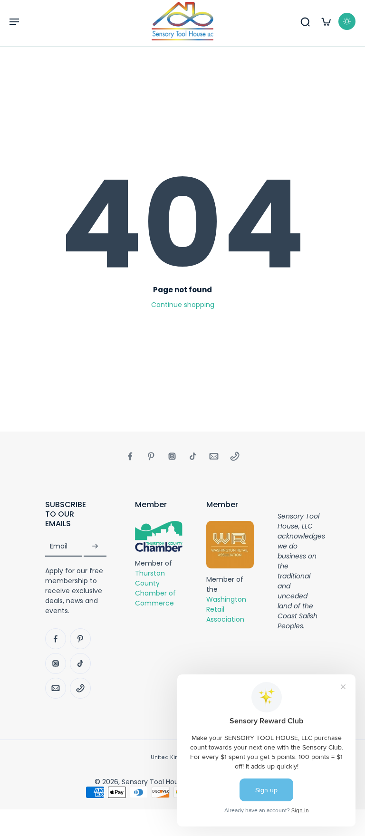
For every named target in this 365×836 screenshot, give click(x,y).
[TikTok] (192, 456)
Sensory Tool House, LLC (161, 782)
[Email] (213, 456)
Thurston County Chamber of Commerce (155, 587)
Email (58, 546)
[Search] (305, 21)
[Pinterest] (151, 456)
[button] (14, 21)
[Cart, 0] (326, 21)
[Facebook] (130, 456)
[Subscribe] (95, 546)
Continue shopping (182, 304)
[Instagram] (172, 456)
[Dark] (346, 21)
